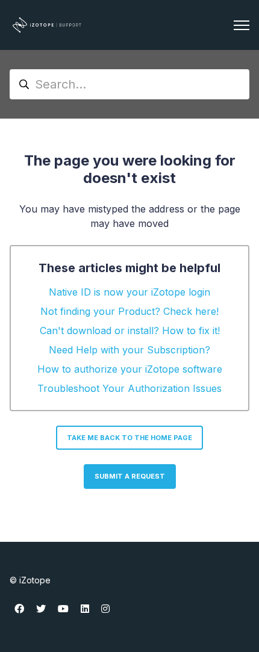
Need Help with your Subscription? (129, 350)
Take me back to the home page (129, 437)
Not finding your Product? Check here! (129, 311)
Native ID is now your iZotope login (129, 292)
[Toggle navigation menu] (241, 25)
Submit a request (130, 476)
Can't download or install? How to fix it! (130, 330)
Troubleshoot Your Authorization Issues (129, 388)
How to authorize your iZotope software (129, 369)
